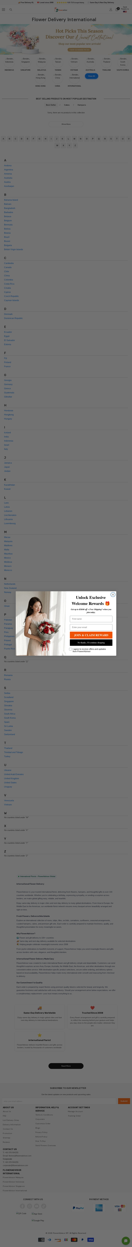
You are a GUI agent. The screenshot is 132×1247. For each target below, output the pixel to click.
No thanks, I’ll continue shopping (91, 642)
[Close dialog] (113, 594)
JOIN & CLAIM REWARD (91, 635)
